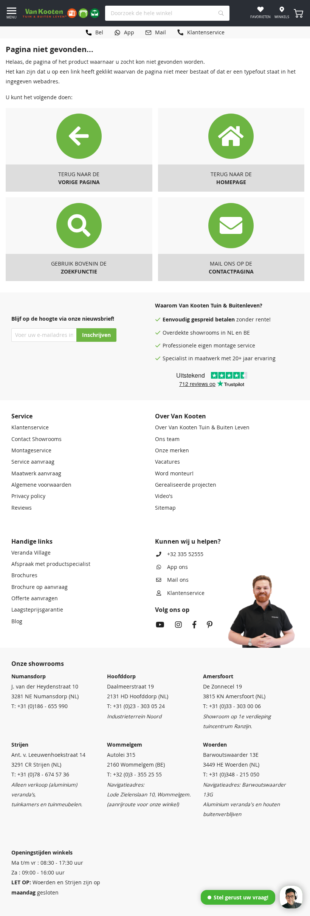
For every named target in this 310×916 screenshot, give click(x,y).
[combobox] (167, 13)
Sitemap (165, 507)
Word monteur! (174, 473)
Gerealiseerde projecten (185, 484)
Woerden (215, 744)
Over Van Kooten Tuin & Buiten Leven (202, 427)
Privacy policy (28, 496)
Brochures (24, 575)
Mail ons (178, 579)
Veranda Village (31, 552)
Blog (16, 621)
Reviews (21, 507)
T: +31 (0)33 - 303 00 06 (232, 706)
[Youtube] (160, 625)
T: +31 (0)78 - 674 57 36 (40, 774)
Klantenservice (30, 427)
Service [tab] (22, 416)
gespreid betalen (213, 319)
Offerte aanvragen (34, 598)
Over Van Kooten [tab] (180, 416)
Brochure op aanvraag (39, 587)
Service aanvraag (32, 461)
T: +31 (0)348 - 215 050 (231, 774)
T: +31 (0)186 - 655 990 (39, 706)
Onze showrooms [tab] (37, 663)
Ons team (167, 439)
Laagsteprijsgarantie (37, 609)
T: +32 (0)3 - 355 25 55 (134, 774)
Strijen (19, 744)
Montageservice (31, 450)
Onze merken (172, 450)
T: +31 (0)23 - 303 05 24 (136, 706)
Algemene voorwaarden (41, 484)
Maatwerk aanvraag (36, 473)
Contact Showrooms (36, 439)
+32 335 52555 (185, 554)
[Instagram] (178, 625)
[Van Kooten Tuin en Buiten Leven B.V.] (61, 13)
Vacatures (167, 461)
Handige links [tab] (32, 541)
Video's (164, 496)
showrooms (204, 332)
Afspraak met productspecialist (50, 564)
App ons (177, 567)
